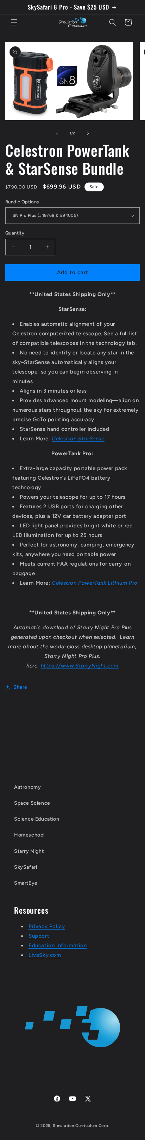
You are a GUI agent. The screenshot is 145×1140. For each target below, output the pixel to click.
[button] (14, 22)
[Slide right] (88, 133)
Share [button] (20, 687)
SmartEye (26, 883)
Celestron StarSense (78, 438)
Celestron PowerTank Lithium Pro (95, 583)
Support (39, 936)
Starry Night (29, 851)
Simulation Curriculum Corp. (81, 1125)
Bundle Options (22, 201)
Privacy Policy (47, 926)
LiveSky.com (45, 955)
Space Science (32, 803)
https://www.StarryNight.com (80, 665)
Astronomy (27, 787)
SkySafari (25, 867)
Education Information (58, 945)
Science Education (36, 819)
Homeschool (29, 835)
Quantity (14, 233)
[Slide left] (57, 133)
